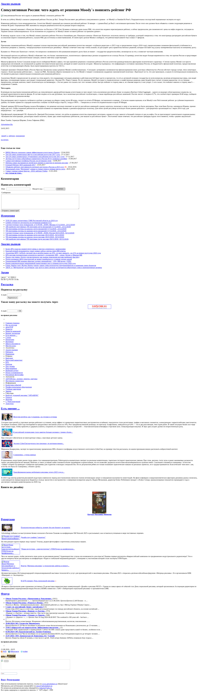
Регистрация (13, 679)
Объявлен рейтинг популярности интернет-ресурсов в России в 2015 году (35, 167)
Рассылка (7, 284)
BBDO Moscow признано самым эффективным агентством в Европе (33, 152)
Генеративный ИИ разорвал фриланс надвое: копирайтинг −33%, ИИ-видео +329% (38, 261)
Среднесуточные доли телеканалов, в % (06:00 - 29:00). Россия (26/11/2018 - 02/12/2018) (40, 233)
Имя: (3, 189)
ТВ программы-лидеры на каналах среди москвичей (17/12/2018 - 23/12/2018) (36, 229)
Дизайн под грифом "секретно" (33, 537)
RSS (4, 651)
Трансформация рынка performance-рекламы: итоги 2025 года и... (38, 472)
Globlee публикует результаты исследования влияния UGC (29, 223)
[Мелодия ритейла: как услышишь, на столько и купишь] (7, 420)
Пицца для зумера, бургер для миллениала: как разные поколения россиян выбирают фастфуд (42, 257)
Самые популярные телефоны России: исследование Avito (28, 161)
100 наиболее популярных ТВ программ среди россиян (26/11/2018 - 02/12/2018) (37, 239)
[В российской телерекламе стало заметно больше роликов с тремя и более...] (7, 436)
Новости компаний (13, 331)
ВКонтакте (14, 651)
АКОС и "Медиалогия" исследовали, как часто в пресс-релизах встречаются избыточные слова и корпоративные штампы (54, 267)
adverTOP (9, 327)
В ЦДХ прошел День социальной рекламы (37, 581)
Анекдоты (10, 404)
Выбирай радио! (12, 371)
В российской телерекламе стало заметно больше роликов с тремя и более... (43, 432)
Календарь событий (13, 385)
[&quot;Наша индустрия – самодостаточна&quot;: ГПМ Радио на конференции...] (10, 553)
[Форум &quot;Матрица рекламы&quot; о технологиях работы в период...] (10, 570)
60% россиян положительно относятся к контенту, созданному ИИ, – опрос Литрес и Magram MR (44, 255)
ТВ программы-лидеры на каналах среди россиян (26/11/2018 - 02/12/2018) (35, 237)
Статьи (8, 337)
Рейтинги (9, 352)
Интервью (10, 342)
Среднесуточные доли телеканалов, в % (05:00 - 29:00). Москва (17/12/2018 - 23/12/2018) (40, 225)
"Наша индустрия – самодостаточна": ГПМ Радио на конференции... (48, 549)
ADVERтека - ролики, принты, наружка (21, 379)
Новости (9, 329)
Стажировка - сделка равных (24, 455)
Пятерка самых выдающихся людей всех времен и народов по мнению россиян (37, 163)
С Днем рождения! (13, 402)
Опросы (9, 397)
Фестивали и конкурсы (15, 381)
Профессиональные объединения (19, 387)
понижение (20, 136)
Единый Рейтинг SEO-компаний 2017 (21, 165)
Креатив (9, 364)
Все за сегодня (11, 325)
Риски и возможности (14, 373)
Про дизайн (10, 366)
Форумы (9, 399)
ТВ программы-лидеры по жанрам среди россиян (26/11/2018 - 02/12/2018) (35, 235)
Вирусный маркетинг (14, 360)
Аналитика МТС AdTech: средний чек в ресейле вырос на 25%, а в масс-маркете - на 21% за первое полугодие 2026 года (53, 253)
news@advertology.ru (44, 686)
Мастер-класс (11, 346)
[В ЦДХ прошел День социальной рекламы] (7, 584)
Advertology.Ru (7, 124)
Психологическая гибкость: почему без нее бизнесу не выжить (45, 527)
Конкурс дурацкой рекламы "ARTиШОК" (22, 395)
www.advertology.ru (49, 684)
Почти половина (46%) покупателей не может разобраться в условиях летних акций (39, 259)
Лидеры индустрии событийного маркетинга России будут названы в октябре (36, 159)
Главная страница (12, 323)
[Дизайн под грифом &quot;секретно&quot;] (10, 538)
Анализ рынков (10, 3)
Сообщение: (6, 193)
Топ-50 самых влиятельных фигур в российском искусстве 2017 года (33, 154)
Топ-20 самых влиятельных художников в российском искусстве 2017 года (35, 157)
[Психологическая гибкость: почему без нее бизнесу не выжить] (7, 531)
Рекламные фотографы (14, 375)
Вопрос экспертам (13, 333)
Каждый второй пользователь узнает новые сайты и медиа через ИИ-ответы (36, 251)
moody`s (4, 136)
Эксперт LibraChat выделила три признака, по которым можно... (38, 443)
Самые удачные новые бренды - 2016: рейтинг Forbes (26, 171)
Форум (5, 593)
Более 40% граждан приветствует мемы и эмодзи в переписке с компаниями (36, 249)
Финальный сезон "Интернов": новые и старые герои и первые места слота (35, 169)
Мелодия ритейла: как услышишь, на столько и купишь (35, 417)
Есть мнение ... (11, 335)
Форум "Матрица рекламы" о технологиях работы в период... (45, 566)
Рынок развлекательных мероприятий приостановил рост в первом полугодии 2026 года (41, 263)
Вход (3, 679)
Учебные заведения (13, 389)
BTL (7, 362)
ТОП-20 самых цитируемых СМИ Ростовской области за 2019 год (32, 221)
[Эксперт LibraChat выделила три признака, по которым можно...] (7, 447)
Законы (8, 391)
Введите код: (37, 189)
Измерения (8, 215)
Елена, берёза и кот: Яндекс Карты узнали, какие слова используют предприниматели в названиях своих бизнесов (51, 265)
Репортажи (10, 340)
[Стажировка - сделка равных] (7, 458)
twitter (25, 651)
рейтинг (12, 136)
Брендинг (9, 358)
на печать (4, 140)
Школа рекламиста (13, 344)
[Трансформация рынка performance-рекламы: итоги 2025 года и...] (7, 476)
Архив (5, 272)
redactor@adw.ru (45, 688)
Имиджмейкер (11, 368)
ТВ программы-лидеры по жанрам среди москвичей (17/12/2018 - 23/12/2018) (36, 231)
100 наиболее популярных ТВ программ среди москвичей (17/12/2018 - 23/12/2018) (38, 227)
